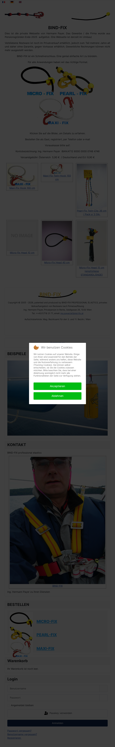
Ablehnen (57, 395)
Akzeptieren (57, 386)
